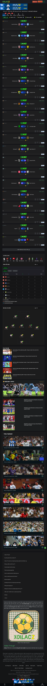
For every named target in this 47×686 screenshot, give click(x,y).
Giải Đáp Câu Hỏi (29, 668)
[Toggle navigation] (44, 1)
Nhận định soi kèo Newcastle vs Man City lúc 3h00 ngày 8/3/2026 (18, 394)
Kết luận (6, 594)
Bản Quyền (33, 665)
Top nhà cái (35, 1)
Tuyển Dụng (39, 665)
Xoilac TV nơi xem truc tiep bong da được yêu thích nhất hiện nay (16, 560)
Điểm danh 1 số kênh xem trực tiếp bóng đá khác (13, 591)
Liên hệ (6, 597)
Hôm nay (29, 17)
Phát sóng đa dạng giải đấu (9, 570)
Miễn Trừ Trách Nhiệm (19, 668)
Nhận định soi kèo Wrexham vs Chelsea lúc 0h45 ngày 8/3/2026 (33, 408)
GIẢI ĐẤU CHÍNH (6, 255)
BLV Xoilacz (21, 17)
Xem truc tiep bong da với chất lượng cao (12, 573)
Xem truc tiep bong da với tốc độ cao (11, 576)
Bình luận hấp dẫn (8, 579)
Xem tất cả (41, 381)
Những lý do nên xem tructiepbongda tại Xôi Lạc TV (13, 588)
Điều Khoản (15, 665)
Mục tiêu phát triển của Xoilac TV (10, 557)
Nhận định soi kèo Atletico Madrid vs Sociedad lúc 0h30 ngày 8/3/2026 (33, 400)
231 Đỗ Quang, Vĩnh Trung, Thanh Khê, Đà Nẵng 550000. (25, 670)
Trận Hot (12, 17)
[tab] (4, 14)
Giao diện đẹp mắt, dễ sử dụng (10, 567)
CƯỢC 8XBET (40, 1)
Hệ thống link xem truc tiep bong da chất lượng (13, 582)
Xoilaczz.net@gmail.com (25, 675)
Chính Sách (21, 665)
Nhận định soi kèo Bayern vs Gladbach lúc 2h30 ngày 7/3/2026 (33, 416)
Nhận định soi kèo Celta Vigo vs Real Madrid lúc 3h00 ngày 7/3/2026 (33, 424)
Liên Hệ (27, 665)
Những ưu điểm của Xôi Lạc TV (10, 564)
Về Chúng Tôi (8, 665)
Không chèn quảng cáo (9, 585)
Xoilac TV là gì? (7, 554)
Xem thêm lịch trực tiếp (23, 249)
